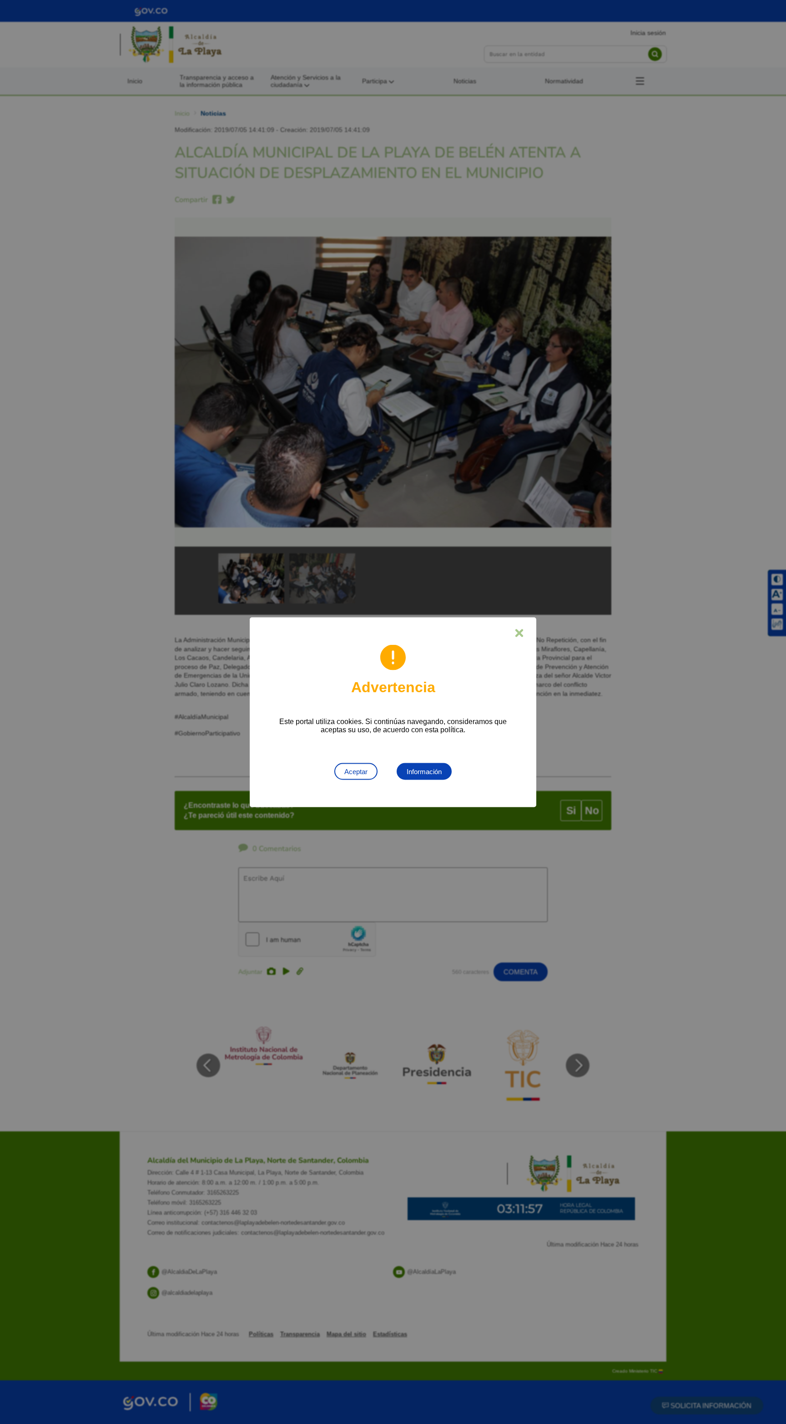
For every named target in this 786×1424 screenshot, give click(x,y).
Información (424, 771)
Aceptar (356, 771)
